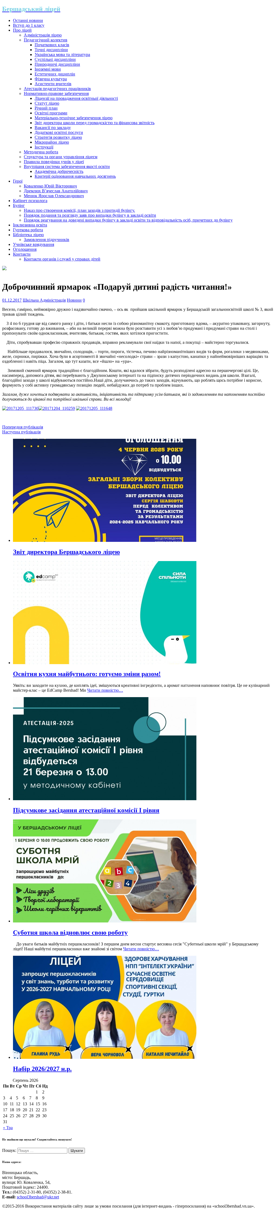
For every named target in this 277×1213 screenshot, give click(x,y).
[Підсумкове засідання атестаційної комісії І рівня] (104, 798)
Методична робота (41, 152)
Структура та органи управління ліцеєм (60, 156)
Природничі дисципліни (57, 64)
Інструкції (44, 147)
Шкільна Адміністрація (44, 300)
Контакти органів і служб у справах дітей (62, 259)
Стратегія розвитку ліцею (58, 137)
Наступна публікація (21, 432)
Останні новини (28, 20)
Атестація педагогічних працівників (57, 88)
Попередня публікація (22, 427)
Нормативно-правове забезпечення (56, 93)
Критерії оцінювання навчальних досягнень (75, 176)
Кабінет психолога (30, 200)
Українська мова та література (62, 54)
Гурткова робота (28, 230)
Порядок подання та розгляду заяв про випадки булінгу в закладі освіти (90, 215)
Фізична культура (51, 79)
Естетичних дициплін (55, 74)
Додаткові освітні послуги (59, 132)
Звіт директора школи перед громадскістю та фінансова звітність (94, 122)
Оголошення (25, 249)
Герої (17, 181)
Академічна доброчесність (59, 171)
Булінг (19, 205)
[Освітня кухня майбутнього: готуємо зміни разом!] (104, 662)
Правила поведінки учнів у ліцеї (54, 161)
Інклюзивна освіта (30, 225)
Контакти (22, 254)
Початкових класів (52, 44)
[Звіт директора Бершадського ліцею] (104, 540)
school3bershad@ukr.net (38, 1197)
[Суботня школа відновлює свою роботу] (104, 921)
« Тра (8, 1127)
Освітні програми (51, 113)
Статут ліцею (47, 103)
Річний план (46, 108)
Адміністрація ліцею (43, 35)
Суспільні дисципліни (55, 59)
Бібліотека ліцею (28, 234)
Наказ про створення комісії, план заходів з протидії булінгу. (79, 210)
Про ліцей (22, 30)
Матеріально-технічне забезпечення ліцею (74, 118)
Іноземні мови (48, 69)
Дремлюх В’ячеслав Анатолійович (56, 191)
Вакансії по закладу (53, 127)
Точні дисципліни (51, 49)
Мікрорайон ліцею (52, 142)
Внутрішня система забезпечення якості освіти (67, 166)
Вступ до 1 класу (28, 25)
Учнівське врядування (33, 244)
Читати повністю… (105, 690)
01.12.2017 (12, 300)
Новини (74, 300)
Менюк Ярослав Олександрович (54, 195)
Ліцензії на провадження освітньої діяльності (76, 98)
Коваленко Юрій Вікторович (50, 186)
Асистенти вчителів (53, 83)
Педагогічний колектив (45, 40)
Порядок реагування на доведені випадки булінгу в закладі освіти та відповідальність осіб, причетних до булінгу (128, 220)
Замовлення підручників (46, 239)
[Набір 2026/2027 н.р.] (104, 1057)
